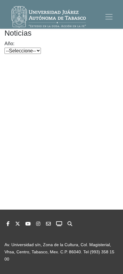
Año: (9, 43)
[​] (38, 224)
